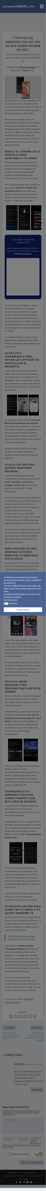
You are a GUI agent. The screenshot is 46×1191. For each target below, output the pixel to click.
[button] (6, 603)
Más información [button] (11, 600)
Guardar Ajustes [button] (22, 610)
